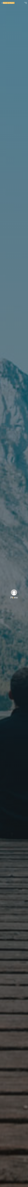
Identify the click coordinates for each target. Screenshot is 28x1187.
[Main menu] (25, 3)
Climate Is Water (8, 3)
